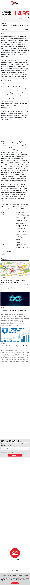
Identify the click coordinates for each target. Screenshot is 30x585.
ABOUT (20, 18)
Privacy (24, 565)
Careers (21, 565)
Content (3, 23)
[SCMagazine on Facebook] (12, 559)
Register (17, 5)
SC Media (6, 565)
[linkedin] (28, 17)
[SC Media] (15, 3)
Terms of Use (18, 452)
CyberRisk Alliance (11, 565)
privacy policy (17, 579)
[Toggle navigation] (2, 3)
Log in (12, 5)
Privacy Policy (23, 452)
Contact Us (16, 565)
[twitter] (25, 17)
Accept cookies (15, 583)
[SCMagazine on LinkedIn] (18, 559)
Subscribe (15, 455)
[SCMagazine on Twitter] (15, 559)
